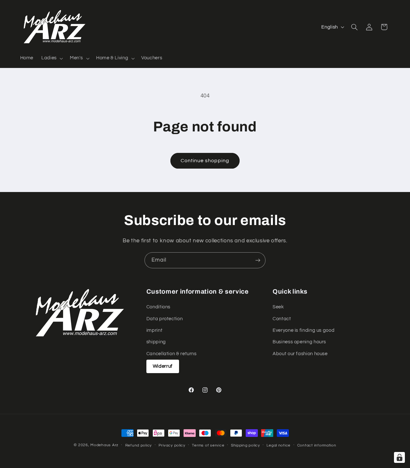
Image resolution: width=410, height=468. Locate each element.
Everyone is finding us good (303, 330)
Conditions (158, 307)
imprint (154, 330)
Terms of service (208, 445)
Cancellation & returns (171, 353)
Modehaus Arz (104, 445)
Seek (278, 307)
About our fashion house (300, 353)
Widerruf (163, 366)
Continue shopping (205, 160)
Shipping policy (245, 445)
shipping (156, 342)
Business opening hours (299, 342)
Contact (282, 318)
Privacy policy (172, 445)
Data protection (164, 318)
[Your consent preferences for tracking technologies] (399, 457)
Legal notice (278, 445)
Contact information (316, 445)
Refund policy (138, 445)
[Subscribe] (257, 260)
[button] (51, 58)
